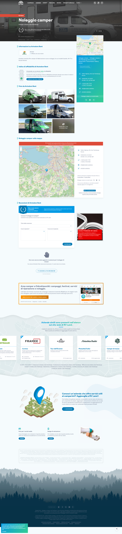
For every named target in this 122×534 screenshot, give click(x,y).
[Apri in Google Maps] (21, 153)
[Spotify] (58, 507)
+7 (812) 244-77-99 (87, 83)
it (102, 2)
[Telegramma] (62, 507)
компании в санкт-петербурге (78, 457)
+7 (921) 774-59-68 (87, 85)
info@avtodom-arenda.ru (88, 88)
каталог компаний (87, 458)
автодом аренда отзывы (72, 460)
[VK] (65, 507)
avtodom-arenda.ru (86, 92)
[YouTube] (90, 99)
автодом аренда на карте (83, 460)
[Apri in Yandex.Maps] (21, 156)
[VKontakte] (86, 99)
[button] (21, 148)
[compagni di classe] (72, 507)
